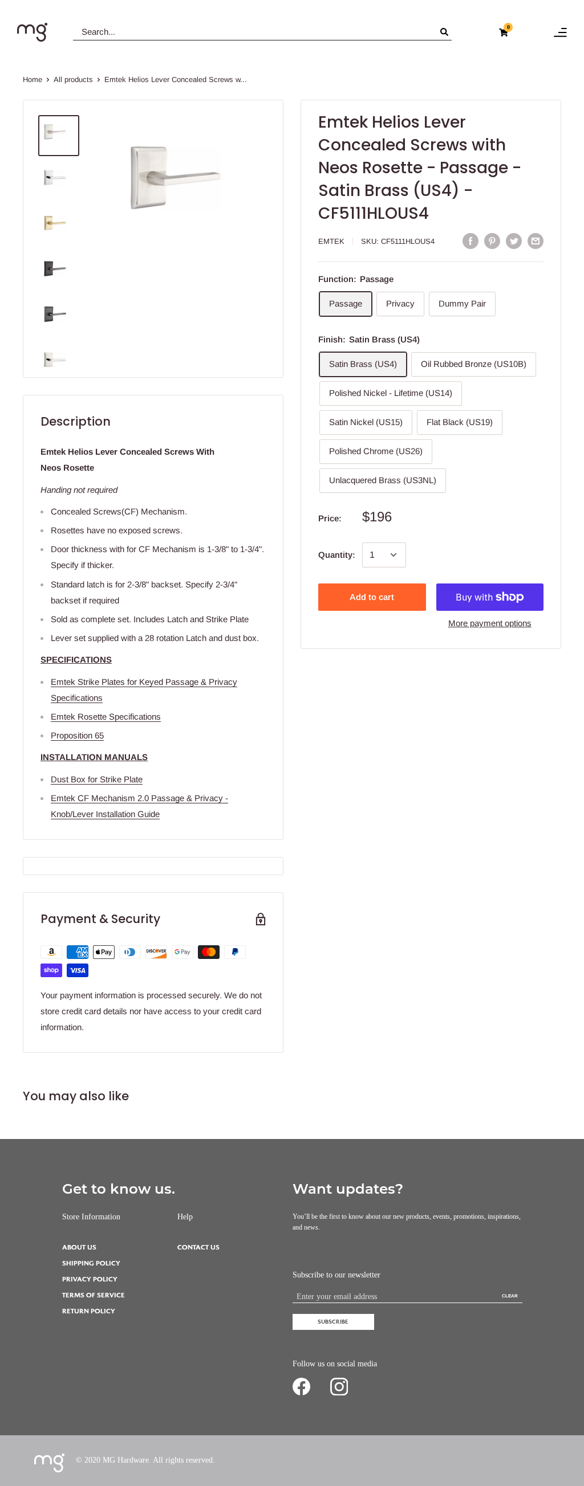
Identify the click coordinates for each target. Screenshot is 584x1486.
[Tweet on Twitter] (514, 240)
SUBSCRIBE (333, 1321)
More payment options (490, 623)
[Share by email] (536, 240)
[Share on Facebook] (470, 240)
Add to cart (372, 597)
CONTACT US (198, 1247)
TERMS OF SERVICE (93, 1295)
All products (73, 79)
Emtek (331, 241)
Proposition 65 (77, 735)
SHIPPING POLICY (91, 1263)
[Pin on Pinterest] (492, 240)
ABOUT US (79, 1247)
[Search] (446, 32)
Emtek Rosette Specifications (106, 716)
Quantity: (336, 555)
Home (32, 79)
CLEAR (510, 1296)
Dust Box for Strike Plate (97, 779)
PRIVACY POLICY (89, 1279)
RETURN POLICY (88, 1311)
